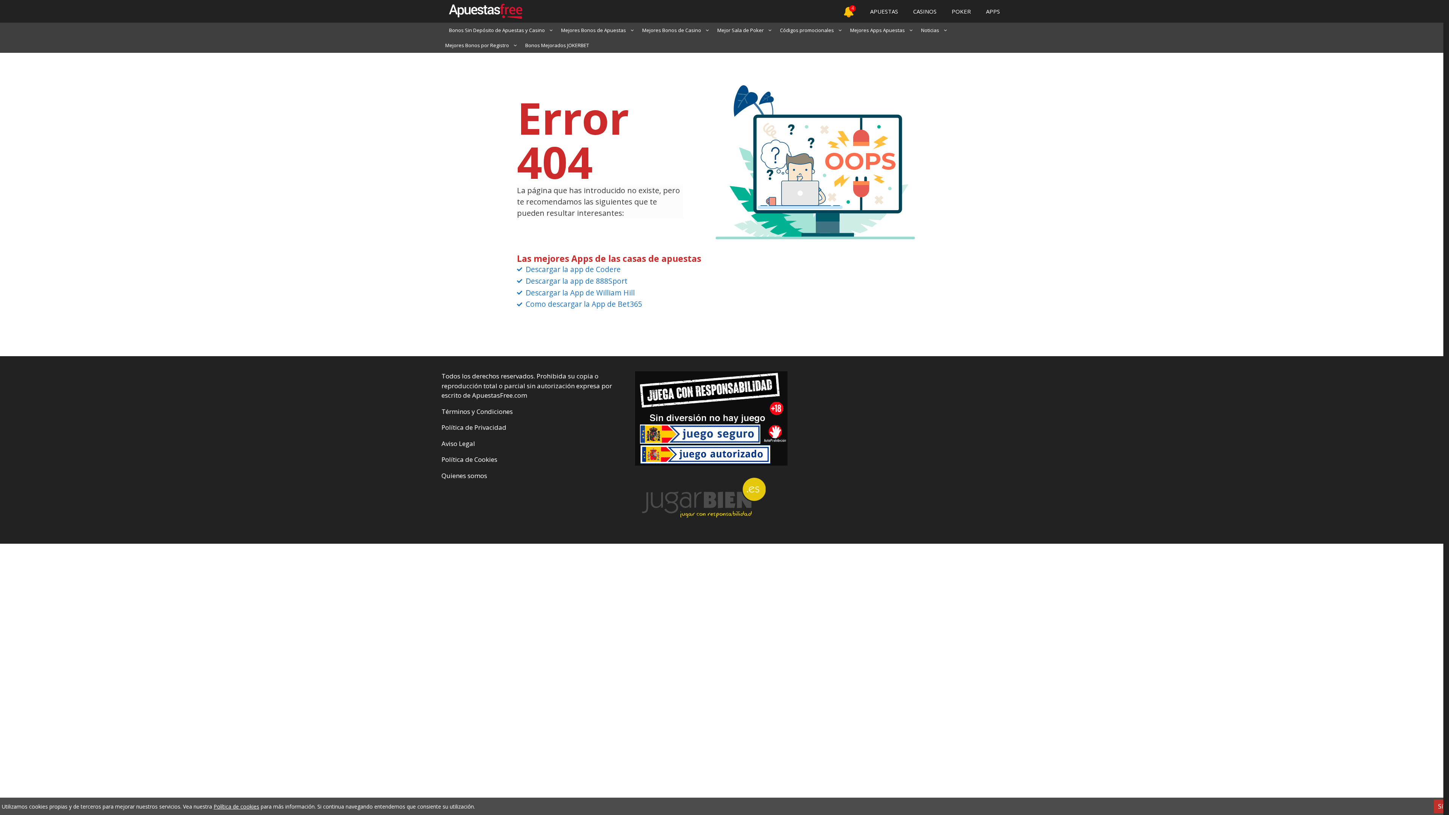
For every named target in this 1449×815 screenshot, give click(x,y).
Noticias (930, 30)
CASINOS (925, 11)
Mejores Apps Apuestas (877, 30)
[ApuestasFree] (481, 11)
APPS (993, 11)
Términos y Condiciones (477, 411)
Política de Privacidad (473, 427)
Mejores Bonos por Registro (477, 45)
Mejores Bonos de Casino (671, 30)
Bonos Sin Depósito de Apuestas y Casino (497, 30)
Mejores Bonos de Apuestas (593, 30)
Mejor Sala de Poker (740, 30)
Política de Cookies (469, 459)
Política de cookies (236, 806)
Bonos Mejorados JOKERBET (557, 45)
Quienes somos (464, 475)
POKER (961, 11)
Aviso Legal (458, 443)
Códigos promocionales (807, 30)
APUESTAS (884, 11)
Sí (1440, 806)
